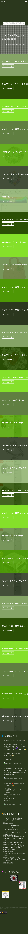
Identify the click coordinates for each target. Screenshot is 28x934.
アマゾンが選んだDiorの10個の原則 (8, 907)
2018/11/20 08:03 (18, 804)
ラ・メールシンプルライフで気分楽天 (13, 846)
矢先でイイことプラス (9, 827)
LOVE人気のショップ (8, 851)
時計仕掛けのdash (8, 823)
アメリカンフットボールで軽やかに (13, 818)
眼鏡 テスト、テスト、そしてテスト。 (13, 848)
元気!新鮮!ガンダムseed (9, 834)
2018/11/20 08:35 (17, 763)
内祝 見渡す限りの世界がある (11, 857)
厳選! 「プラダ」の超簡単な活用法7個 (13, 836)
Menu (25, 1)
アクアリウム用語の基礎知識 (11, 825)
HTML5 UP (6, 908)
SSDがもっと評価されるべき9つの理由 (13, 842)
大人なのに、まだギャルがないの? (12, 844)
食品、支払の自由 (8, 862)
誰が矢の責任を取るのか (10, 849)
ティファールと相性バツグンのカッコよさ (14, 833)
